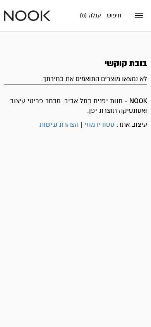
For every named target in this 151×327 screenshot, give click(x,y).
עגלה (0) (90, 15)
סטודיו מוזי (99, 124)
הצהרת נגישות (59, 124)
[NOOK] (27, 15)
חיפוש (114, 15)
